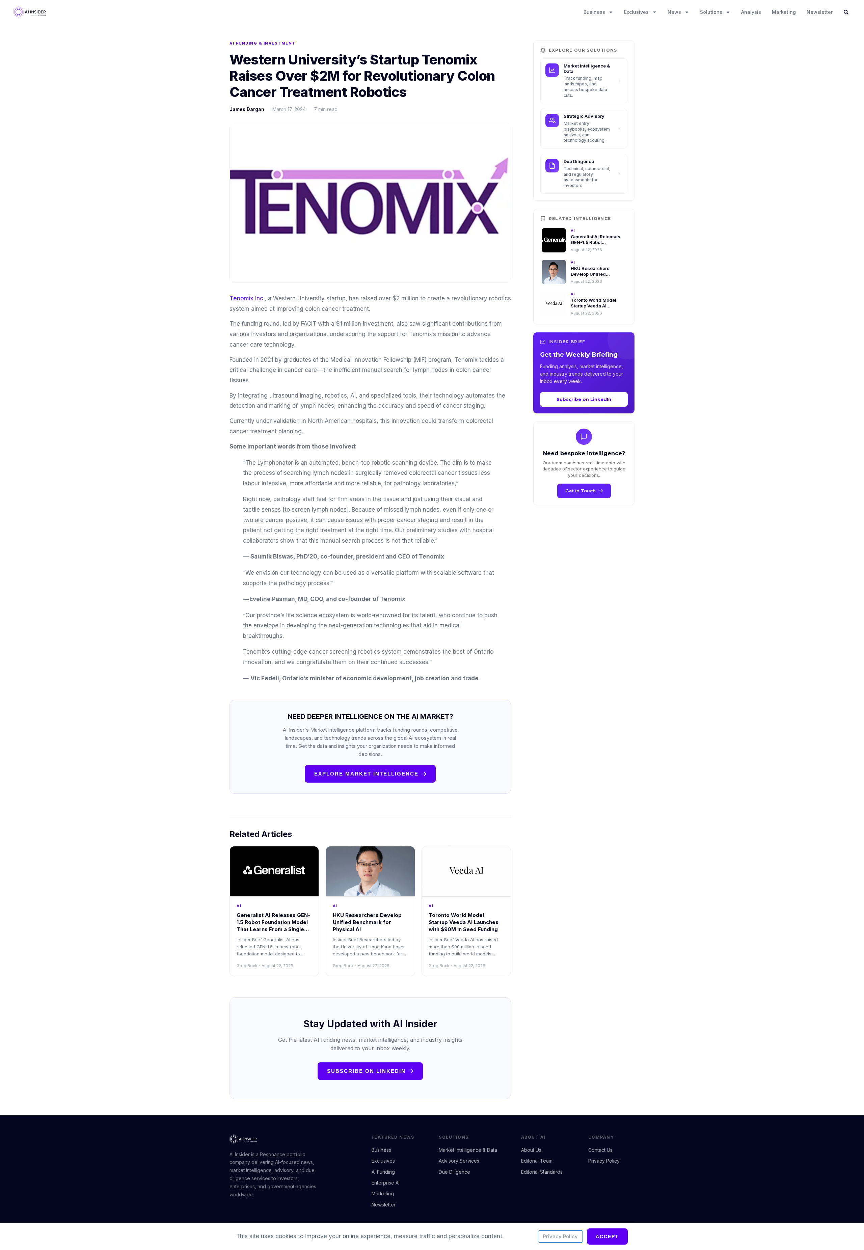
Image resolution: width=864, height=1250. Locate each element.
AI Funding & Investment (263, 43)
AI (239, 905)
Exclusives (636, 12)
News (674, 12)
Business (594, 12)
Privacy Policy (560, 1236)
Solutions (711, 12)
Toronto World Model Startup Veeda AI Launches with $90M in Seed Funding (463, 922)
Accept (607, 1236)
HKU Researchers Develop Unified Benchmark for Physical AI (367, 922)
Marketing (784, 12)
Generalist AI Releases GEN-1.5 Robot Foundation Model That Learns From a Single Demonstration (273, 926)
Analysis (751, 12)
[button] (846, 12)
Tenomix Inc (246, 298)
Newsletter (820, 12)
